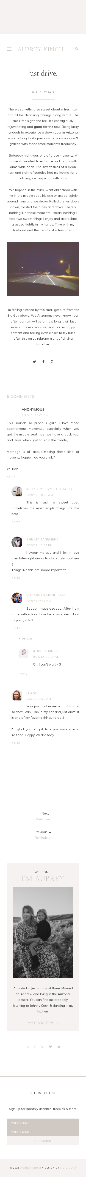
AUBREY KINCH (41, 49)
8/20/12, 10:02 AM (35, 415)
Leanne (33, 693)
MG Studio (68, 1167)
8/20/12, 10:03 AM (39, 495)
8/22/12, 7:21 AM (38, 698)
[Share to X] (34, 362)
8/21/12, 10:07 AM (46, 656)
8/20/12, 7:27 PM (38, 601)
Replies (27, 638)
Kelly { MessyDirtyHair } (49, 489)
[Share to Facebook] (43, 362)
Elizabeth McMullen (45, 595)
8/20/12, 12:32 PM (39, 545)
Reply (11, 476)
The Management (42, 539)
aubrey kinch (45, 651)
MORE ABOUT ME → (43, 1023)
